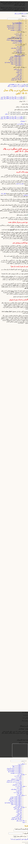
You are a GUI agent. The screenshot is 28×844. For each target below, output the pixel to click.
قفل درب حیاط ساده (16, 48)
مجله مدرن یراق (21, 81)
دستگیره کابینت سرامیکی (15, 59)
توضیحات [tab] (22, 121)
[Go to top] (27, 758)
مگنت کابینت (18, 76)
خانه (27, 86)
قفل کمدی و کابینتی (17, 78)
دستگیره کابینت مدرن (16, 56)
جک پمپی (19, 73)
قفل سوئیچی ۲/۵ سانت (18, 511)
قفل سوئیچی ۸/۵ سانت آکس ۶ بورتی (14, 437)
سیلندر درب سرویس (16, 36)
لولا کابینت (19, 70)
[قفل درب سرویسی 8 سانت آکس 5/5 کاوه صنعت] (12, 614)
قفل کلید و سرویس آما (18, 372)
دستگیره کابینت (21, 54)
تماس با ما (25, 718)
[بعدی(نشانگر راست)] (25, 843)
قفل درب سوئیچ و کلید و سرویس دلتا (14, 597)
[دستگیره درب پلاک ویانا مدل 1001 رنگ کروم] (13, 97)
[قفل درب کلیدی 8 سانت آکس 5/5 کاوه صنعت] (13, 541)
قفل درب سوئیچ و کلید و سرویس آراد (14, 608)
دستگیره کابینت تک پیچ (16, 61)
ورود (15, 836)
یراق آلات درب (21, 774)
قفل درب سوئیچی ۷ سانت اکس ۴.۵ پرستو (13, 586)
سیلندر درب (19, 777)
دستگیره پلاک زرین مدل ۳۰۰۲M (16, 695)
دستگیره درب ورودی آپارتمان (14, 25)
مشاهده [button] (22, 335)
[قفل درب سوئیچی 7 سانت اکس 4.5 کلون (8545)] (12, 566)
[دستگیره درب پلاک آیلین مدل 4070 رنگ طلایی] (12, 646)
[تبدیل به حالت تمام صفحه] (25, 842)
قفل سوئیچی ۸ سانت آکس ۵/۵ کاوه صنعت (13, 473)
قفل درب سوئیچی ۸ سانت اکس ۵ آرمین (13, 561)
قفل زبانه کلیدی (19, 183)
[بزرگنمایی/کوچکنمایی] (27, 842)
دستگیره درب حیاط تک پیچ (15, 28)
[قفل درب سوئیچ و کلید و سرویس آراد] (14, 601)
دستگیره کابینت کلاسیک (16, 58)
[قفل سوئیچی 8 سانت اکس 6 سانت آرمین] (13, 441)
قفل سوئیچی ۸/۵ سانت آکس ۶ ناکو (15, 424)
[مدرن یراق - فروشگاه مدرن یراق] (21, 13)
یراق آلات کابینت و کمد (19, 67)
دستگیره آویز (18, 65)
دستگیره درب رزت (17, 22)
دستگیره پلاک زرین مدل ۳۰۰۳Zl (16, 682)
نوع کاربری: (25, 112)
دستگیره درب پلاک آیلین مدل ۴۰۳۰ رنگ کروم (12, 670)
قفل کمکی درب (18, 51)
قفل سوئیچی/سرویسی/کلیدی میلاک (15, 398)
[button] (23, 16)
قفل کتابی (19, 52)
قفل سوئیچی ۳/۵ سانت (18, 499)
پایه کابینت (19, 75)
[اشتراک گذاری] (24, 842)
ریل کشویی (19, 72)
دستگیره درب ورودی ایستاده (14, 27)
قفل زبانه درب (18, 776)
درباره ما (25, 715)
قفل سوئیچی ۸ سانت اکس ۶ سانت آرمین (13, 448)
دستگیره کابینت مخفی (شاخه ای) (13, 62)
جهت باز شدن (24, 114)
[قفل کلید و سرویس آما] (17, 365)
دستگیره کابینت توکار (16, 64)
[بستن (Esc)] (22, 842)
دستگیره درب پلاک (17, 24)
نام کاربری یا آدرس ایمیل (21, 829)
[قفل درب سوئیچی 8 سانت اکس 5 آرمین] (14, 554)
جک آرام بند (19, 49)
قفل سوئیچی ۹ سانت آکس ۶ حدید (15, 411)
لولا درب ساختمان (17, 42)
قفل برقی (19, 46)
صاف (6, 114)
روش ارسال (25, 720)
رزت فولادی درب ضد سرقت (14, 38)
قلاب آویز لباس (18, 69)
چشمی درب (19, 41)
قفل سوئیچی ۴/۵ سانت (18, 486)
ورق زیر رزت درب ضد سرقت (14, 39)
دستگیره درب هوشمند (16, 773)
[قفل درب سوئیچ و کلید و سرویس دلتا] (13, 590)
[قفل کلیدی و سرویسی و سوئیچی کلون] (13, 344)
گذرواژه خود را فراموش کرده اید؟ (19, 839)
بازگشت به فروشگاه (19, 55)
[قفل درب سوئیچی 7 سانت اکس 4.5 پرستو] (12, 579)
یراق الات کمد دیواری (16, 79)
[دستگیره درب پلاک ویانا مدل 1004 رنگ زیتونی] (12, 98)
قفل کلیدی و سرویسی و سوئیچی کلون (14, 351)
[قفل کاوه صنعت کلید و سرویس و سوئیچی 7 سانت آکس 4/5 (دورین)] (12, 377)
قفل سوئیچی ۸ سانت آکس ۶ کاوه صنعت (13, 461)
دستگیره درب (21, 20)
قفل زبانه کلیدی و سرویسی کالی (15, 524)
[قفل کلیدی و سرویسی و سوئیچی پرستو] (13, 355)
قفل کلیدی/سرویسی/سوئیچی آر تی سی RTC (12, 341)
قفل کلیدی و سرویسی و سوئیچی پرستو (14, 362)
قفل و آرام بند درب (20, 786)
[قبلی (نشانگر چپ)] (27, 843)
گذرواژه (25, 833)
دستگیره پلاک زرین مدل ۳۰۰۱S (16, 708)
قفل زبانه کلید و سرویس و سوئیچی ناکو (14, 537)
